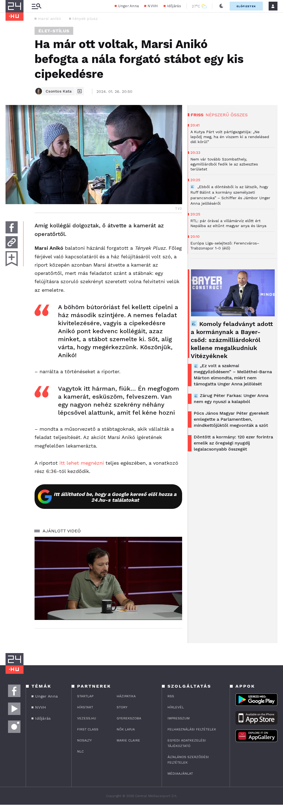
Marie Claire (128, 740)
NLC (80, 751)
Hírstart (85, 707)
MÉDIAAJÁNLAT (180, 773)
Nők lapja (126, 729)
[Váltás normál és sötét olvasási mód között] (221, 6)
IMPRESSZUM (178, 718)
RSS (170, 696)
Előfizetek (246, 6)
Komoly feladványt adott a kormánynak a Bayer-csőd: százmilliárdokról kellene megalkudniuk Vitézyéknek (232, 339)
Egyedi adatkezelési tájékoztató (186, 743)
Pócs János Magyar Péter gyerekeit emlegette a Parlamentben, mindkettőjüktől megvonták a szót (231, 419)
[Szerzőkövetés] (79, 91)
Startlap (85, 696)
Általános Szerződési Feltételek (188, 759)
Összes (239, 114)
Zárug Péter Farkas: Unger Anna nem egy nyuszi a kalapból (231, 398)
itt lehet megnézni (81, 463)
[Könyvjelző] (12, 258)
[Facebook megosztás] (12, 227)
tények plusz (85, 18)
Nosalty (84, 740)
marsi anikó (49, 18)
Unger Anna (128, 6)
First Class (87, 729)
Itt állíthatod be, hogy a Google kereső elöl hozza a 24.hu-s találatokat (115, 497)
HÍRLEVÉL (175, 707)
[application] (108, 578)
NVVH (153, 6)
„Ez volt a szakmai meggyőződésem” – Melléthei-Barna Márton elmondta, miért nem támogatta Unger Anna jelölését (233, 374)
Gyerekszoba (129, 718)
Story (122, 707)
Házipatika (126, 696)
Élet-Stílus (53, 30)
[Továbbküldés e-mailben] (12, 242)
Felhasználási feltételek (191, 729)
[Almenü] (36, 6)
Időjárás (174, 6)
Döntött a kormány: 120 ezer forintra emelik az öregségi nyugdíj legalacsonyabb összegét (233, 443)
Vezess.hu (86, 718)
